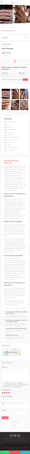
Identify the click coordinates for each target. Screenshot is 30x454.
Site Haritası (16, 449)
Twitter (15, 436)
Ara (25, 451)
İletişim (10, 449)
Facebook (11, 436)
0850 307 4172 (6, 53)
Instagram (18, 436)
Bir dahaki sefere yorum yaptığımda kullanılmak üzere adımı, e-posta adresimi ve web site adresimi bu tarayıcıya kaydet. (14, 384)
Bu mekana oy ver (6, 390)
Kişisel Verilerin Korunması (10, 438)
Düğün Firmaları (5, 26)
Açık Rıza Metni (10, 440)
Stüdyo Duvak (15, 425)
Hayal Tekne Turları (15, 422)
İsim (3, 403)
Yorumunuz (4, 367)
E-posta (4, 410)
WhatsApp (5, 451)
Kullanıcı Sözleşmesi (20, 440)
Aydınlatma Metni (22, 438)
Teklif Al (15, 451)
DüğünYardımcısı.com (7, 447)
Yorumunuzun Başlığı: (7, 396)
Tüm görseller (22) (24, 87)
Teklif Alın (25, 79)
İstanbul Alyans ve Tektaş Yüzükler (9, 27)
